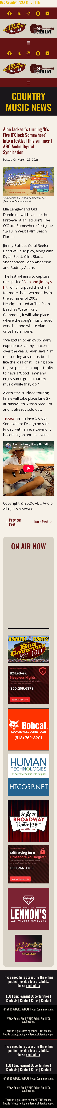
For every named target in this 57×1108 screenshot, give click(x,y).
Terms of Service (38, 1034)
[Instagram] (28, 13)
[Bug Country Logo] (15, 28)
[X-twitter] (19, 13)
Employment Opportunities (31, 996)
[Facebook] (9, 13)
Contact (46, 1000)
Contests (11, 1000)
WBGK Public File (15, 1018)
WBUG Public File (35, 1018)
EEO (8, 996)
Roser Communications (42, 1009)
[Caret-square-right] (47, 13)
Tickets (9, 418)
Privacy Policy (18, 1034)
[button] (28, 43)
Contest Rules (29, 1000)
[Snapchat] (38, 13)
